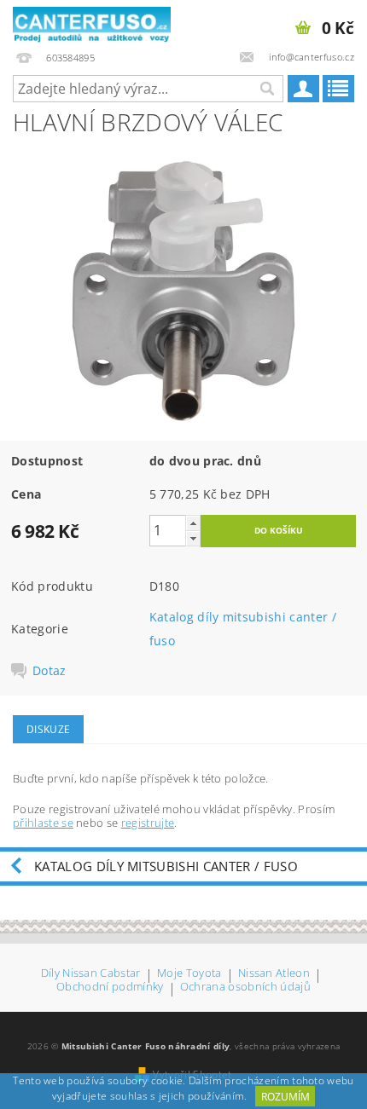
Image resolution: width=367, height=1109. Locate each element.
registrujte (148, 822)
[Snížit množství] (193, 538)
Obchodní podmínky (109, 987)
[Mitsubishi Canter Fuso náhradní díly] (92, 22)
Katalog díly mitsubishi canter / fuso (166, 866)
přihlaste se (43, 822)
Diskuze (48, 729)
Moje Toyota (189, 973)
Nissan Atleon (274, 973)
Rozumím (285, 1096)
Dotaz (49, 671)
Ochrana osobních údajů (245, 987)
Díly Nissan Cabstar (91, 973)
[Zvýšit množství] (193, 523)
